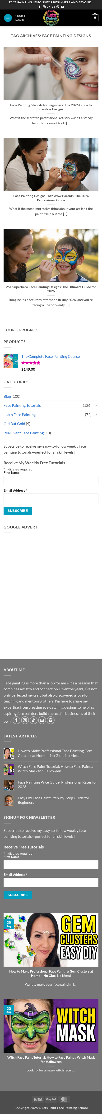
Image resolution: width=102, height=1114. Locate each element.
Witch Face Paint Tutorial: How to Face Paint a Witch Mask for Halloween (55, 768)
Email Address (15, 490)
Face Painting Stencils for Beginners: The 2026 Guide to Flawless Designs (51, 107)
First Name (11, 473)
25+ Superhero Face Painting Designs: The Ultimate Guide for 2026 (51, 289)
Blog (7, 396)
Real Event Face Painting (24, 433)
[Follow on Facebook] (39, 7)
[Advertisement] (51, 588)
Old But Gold (14, 423)
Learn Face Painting (20, 414)
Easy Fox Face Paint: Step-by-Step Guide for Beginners (53, 799)
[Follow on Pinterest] (57, 7)
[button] (8, 18)
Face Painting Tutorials (22, 405)
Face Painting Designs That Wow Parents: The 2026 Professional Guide (51, 198)
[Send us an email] (53, 7)
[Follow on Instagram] (44, 7)
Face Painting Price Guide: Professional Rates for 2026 (57, 784)
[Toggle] (95, 405)
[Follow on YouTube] (62, 7)
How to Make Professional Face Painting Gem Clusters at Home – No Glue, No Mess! (55, 752)
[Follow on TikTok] (48, 7)
